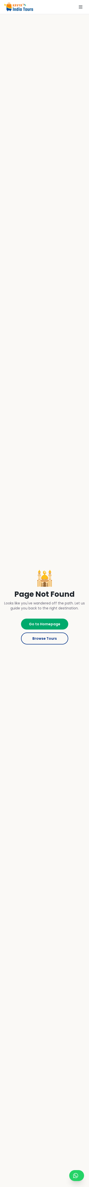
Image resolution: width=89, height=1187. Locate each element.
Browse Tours (44, 638)
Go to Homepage (44, 624)
